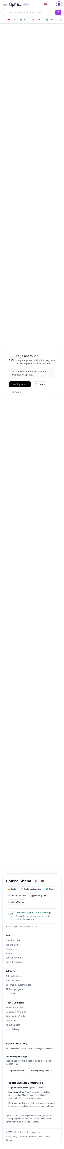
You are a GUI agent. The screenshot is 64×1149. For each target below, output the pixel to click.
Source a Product (14, 957)
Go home (40, 384)
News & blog (12, 1029)
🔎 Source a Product (17, 895)
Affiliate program (14, 989)
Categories (11, 949)
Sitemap (9, 1140)
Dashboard (11, 993)
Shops (9, 953)
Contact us (11, 1020)
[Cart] (59, 4)
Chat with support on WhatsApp (33, 912)
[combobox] (28, 12)
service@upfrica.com (28, 926)
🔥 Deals (12, 889)
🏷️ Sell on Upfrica (16, 902)
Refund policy (44, 1136)
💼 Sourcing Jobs (39, 895)
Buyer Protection (14, 1007)
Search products (19, 384)
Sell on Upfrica (13, 976)
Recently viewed (14, 961)
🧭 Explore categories (31, 889)
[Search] (58, 12)
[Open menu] (5, 4)
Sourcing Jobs (13, 980)
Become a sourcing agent (19, 984)
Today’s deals (13, 944)
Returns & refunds (15, 1016)
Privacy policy (11, 1136)
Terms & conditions (28, 1136)
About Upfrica (13, 1024)
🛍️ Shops (50, 889)
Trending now (13, 940)
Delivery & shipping (16, 1011)
